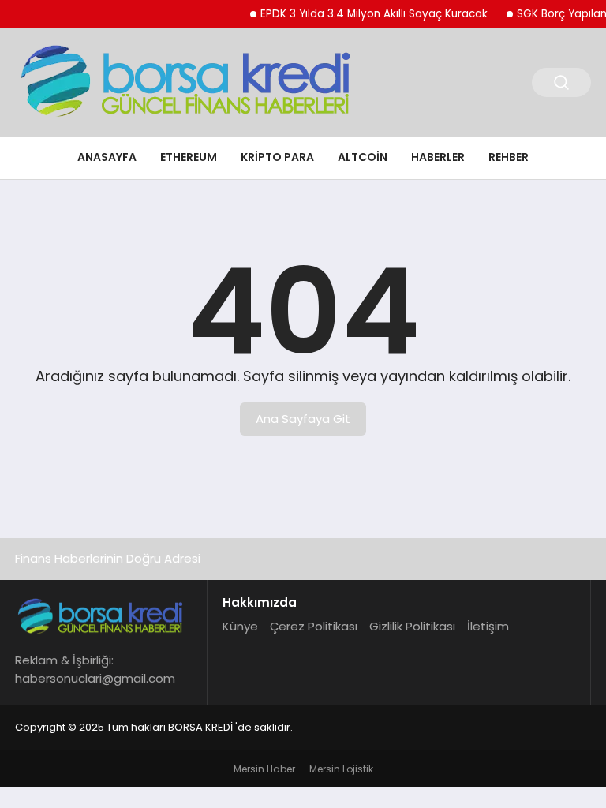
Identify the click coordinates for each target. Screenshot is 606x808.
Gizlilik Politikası (412, 626)
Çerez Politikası (313, 626)
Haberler (438, 157)
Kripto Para (277, 157)
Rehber (508, 157)
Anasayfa (107, 157)
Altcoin (362, 157)
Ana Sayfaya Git (303, 418)
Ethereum (188, 157)
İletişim (488, 626)
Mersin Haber (264, 769)
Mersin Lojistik (341, 769)
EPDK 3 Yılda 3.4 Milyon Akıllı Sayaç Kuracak (367, 13)
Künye (240, 626)
